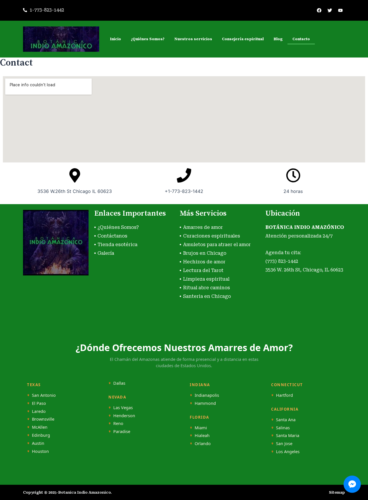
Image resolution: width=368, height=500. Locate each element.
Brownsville (43, 419)
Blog (278, 39)
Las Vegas (123, 407)
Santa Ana (286, 419)
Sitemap (337, 492)
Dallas (119, 383)
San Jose (284, 443)
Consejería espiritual (243, 39)
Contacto (301, 39)
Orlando (203, 443)
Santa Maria (287, 435)
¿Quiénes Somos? (147, 39)
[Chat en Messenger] (352, 484)
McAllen (39, 427)
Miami (201, 427)
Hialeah (202, 435)
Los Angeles (288, 451)
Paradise (121, 431)
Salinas (283, 427)
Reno (118, 423)
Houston (40, 451)
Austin (38, 443)
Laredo (39, 411)
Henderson (124, 415)
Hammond (205, 403)
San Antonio (44, 395)
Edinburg (41, 435)
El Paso (39, 403)
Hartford (284, 395)
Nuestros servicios (193, 39)
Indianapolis (207, 395)
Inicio (115, 39)
